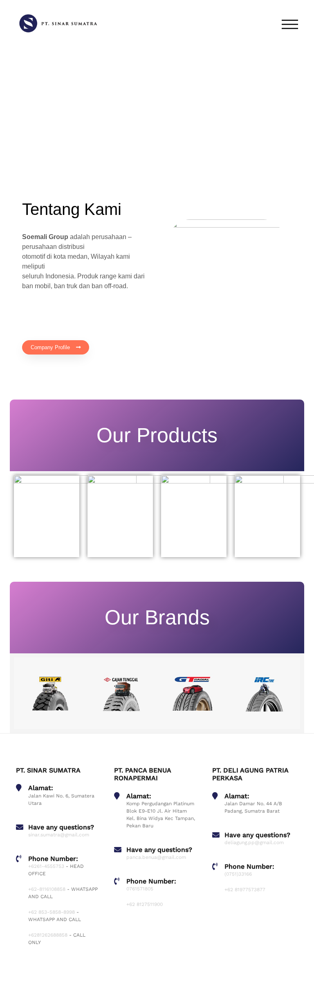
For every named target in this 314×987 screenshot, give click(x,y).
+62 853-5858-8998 (51, 912)
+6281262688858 (47, 935)
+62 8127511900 (144, 904)
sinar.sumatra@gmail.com (58, 835)
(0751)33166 (238, 874)
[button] (26, 110)
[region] (157, 110)
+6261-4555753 (46, 866)
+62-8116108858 (46, 889)
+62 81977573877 (244, 889)
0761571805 (139, 889)
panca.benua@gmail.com (156, 857)
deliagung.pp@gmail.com (254, 842)
